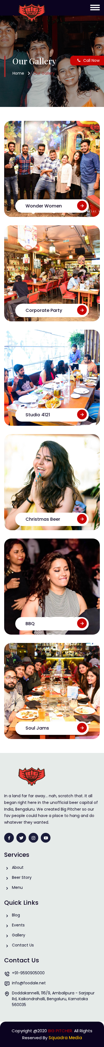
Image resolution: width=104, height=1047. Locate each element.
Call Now (91, 60)
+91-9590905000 (28, 973)
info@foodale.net (29, 983)
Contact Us (23, 945)
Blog (16, 915)
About (18, 867)
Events (18, 925)
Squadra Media (65, 1038)
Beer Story (22, 877)
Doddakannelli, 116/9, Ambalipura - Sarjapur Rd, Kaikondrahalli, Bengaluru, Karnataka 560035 (53, 998)
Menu (17, 887)
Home (18, 73)
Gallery (18, 935)
